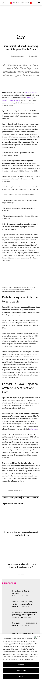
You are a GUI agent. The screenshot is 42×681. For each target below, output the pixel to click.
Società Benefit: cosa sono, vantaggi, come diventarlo (22, 602)
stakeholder (33, 429)
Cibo (11, 498)
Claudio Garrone (17, 617)
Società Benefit (21, 37)
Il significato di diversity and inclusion (22, 592)
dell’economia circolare (11, 100)
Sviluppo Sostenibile (30, 498)
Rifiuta (21, 676)
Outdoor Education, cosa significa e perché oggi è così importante (25, 613)
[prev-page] (19, 573)
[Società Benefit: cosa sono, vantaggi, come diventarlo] (6, 604)
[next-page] (22, 573)
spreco (18, 498)
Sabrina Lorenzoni (17, 56)
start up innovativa (30, 92)
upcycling (29, 97)
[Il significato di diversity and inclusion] (6, 599)
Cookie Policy (28, 659)
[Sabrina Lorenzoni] (8, 56)
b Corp (5, 498)
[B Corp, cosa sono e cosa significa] (6, 626)
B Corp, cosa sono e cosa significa (24, 623)
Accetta (21, 665)
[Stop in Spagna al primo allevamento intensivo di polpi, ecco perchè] (21, 550)
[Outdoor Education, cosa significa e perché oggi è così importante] (6, 615)
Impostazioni (21, 670)
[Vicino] (37, 637)
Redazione (15, 596)
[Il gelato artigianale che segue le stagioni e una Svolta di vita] (21, 518)
